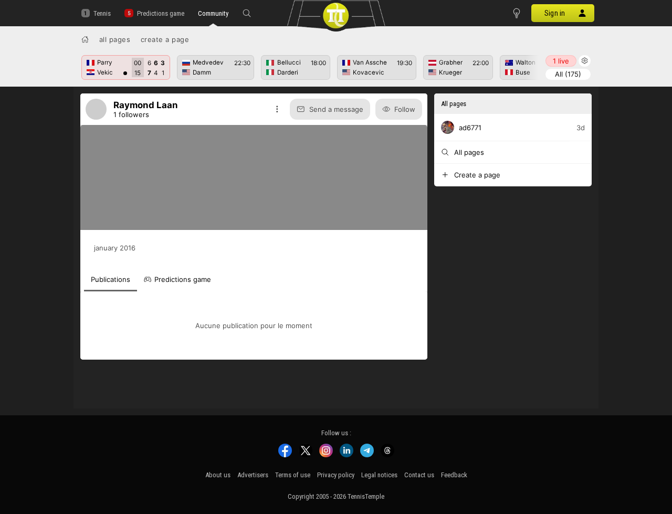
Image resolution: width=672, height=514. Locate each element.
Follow (404, 109)
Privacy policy (335, 475)
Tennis (102, 13)
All (568, 74)
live (561, 61)
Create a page (165, 39)
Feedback (454, 475)
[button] (246, 13)
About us (217, 475)
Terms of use (292, 475)
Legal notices (379, 475)
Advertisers (252, 475)
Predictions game (160, 13)
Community (213, 13)
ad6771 (470, 127)
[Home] (85, 39)
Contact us (419, 475)
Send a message (336, 109)
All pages (115, 39)
